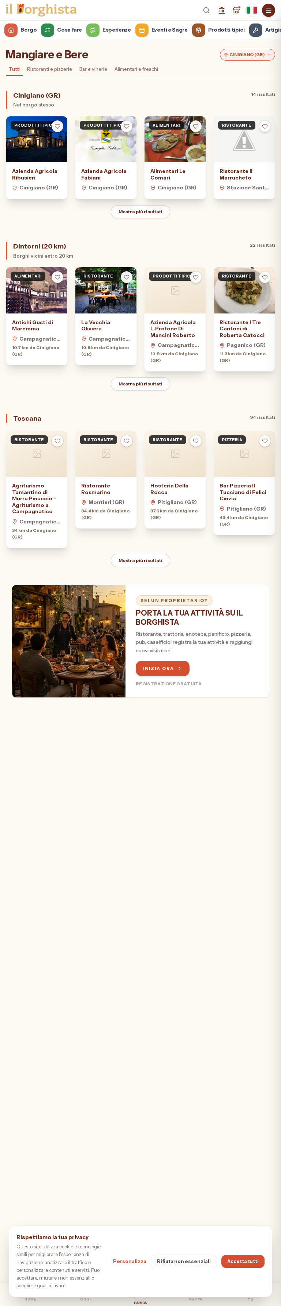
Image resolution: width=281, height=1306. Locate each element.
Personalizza (129, 1261)
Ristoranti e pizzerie (49, 69)
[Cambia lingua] (251, 10)
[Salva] (57, 126)
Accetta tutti (243, 1261)
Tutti (14, 69)
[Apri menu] (268, 10)
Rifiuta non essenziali (184, 1261)
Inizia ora (158, 668)
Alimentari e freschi (136, 69)
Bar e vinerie (93, 69)
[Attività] (236, 10)
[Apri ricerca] (206, 10)
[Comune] (222, 10)
